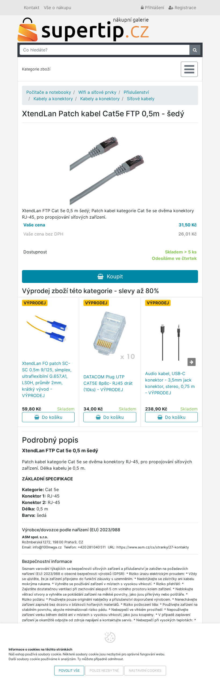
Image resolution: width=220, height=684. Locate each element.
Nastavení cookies (145, 670)
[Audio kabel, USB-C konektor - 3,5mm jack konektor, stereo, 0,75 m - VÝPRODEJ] (171, 334)
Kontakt (31, 7)
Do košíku (50, 417)
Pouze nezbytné (104, 670)
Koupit (113, 276)
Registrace (184, 7)
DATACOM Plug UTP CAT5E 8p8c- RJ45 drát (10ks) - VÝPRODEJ (108, 383)
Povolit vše (69, 670)
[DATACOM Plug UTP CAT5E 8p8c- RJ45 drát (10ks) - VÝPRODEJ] (109, 334)
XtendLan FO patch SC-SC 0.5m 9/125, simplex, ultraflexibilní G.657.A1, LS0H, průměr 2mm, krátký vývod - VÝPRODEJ (46, 379)
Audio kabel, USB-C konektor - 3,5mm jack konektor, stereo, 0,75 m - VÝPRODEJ (170, 383)
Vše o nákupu (57, 7)
